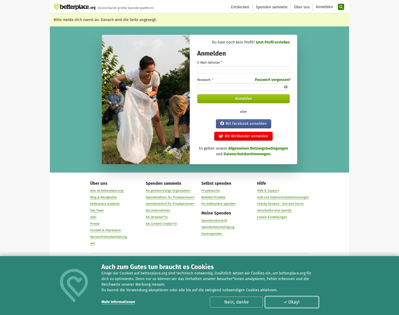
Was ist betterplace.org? (107, 190)
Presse (95, 224)
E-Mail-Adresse (209, 62)
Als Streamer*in (157, 217)
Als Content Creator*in (161, 224)
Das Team (97, 210)
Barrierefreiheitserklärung (108, 237)
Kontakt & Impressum (105, 230)
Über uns (301, 7)
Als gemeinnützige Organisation (168, 190)
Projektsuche (210, 190)
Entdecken (240, 7)
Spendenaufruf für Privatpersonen (170, 204)
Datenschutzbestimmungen (247, 154)
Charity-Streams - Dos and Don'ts (280, 204)
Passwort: (205, 80)
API (92, 243)
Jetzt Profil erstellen (273, 42)
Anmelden (243, 98)
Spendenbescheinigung (217, 227)
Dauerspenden (211, 234)
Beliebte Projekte (213, 197)
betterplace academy (104, 204)
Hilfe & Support (268, 190)
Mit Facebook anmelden (246, 123)
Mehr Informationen (118, 302)
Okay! (293, 302)
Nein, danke (236, 302)
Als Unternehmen (158, 210)
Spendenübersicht (214, 220)
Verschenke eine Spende (274, 210)
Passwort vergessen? (273, 79)
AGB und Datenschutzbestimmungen (283, 197)
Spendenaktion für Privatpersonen (170, 197)
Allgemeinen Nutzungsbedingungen (258, 148)
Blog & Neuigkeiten (103, 197)
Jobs (93, 217)
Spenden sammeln (272, 7)
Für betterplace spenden (218, 204)
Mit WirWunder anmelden (246, 136)
